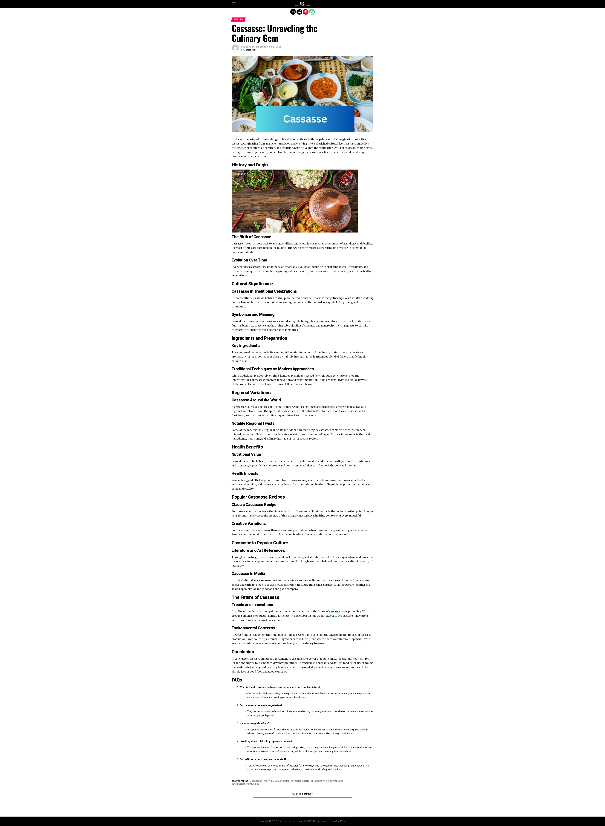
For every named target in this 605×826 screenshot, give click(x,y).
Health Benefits (300, 781)
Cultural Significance (277, 781)
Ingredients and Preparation (327, 781)
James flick (250, 49)
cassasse (237, 143)
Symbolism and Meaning (246, 784)
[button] (234, 4)
